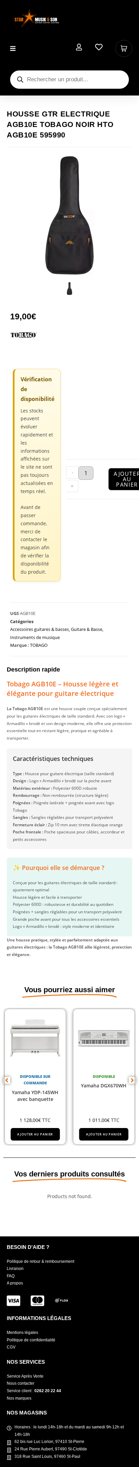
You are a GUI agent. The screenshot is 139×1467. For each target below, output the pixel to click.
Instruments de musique (35, 637)
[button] (13, 48)
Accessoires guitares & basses (39, 629)
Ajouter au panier (35, 1134)
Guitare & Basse (86, 629)
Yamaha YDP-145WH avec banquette (35, 1095)
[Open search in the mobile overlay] (69, 79)
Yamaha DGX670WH (104, 1085)
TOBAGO (39, 645)
